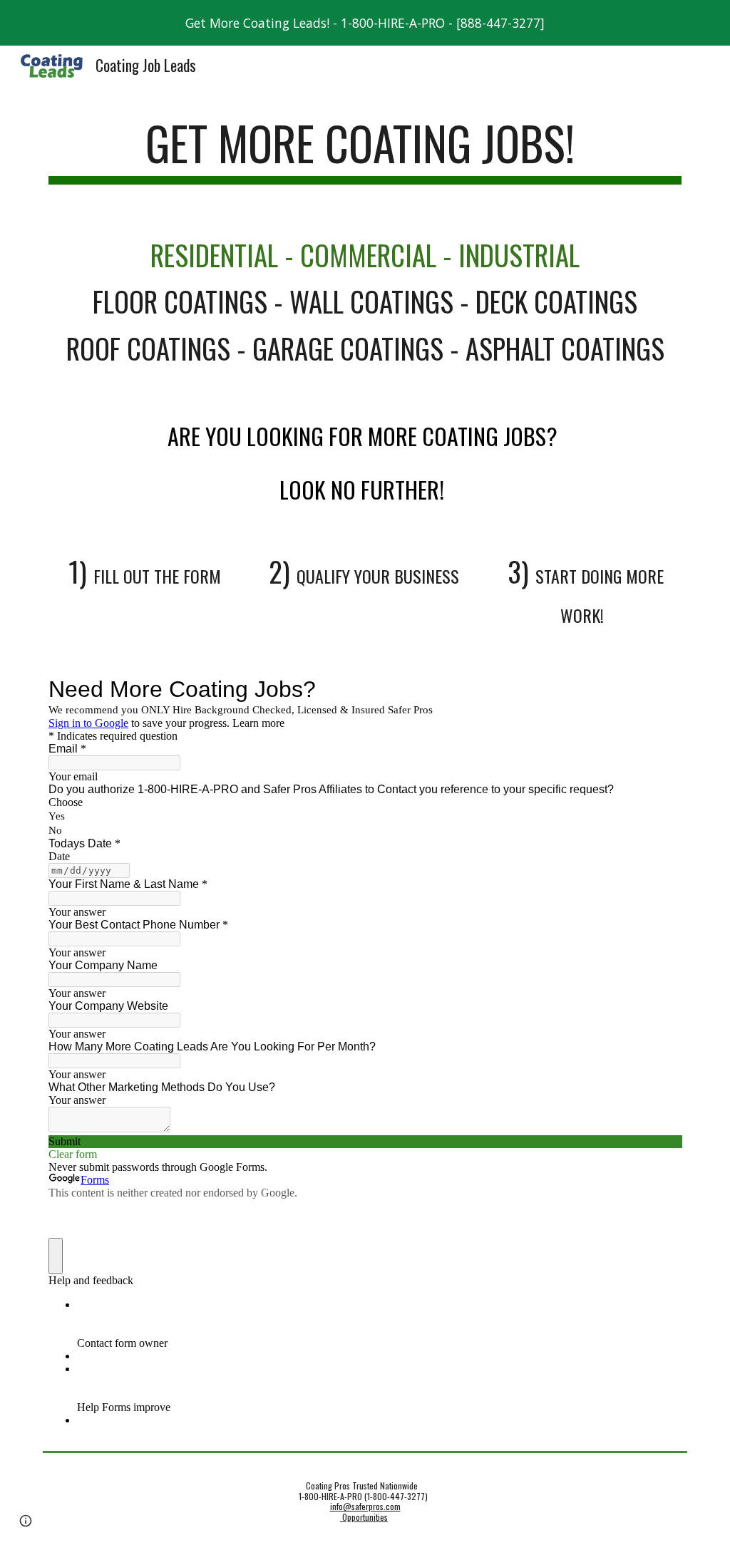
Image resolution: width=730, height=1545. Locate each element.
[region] (365, 23)
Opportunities (364, 1517)
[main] (365, 150)
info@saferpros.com (365, 1506)
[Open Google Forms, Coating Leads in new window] (660, 689)
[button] (26, 1521)
